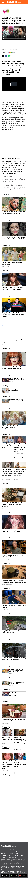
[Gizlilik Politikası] (14, 869)
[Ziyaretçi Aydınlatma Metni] (13, 872)
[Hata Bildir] (22, 872)
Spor (9, 855)
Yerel (22, 855)
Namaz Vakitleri (12, 857)
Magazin (16, 855)
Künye (16, 851)
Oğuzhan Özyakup (18, 108)
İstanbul (19, 125)
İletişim (12, 851)
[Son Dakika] (14, 2)
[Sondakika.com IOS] (5, 875)
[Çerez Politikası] (10, 871)
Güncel (11, 853)
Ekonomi (3, 855)
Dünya (17, 853)
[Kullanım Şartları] (5, 869)
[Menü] (3, 2)
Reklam (8, 851)
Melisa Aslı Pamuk (8, 104)
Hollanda (11, 114)
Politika (3, 857)
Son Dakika (4, 853)
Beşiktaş (18, 106)
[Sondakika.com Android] (14, 875)
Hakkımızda (3, 851)
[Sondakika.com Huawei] (23, 875)
